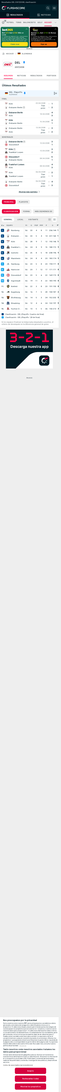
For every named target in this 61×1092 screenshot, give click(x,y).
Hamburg (15, 264)
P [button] (46, 225)
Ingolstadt (15, 281)
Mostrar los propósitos (30, 1086)
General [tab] (8, 219)
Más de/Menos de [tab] (43, 211)
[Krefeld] (8, 286)
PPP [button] (41, 225)
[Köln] (8, 241)
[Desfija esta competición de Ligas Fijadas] (24, 62)
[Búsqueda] (48, 8)
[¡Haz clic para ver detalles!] (29, 105)
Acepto (30, 1071)
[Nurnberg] (8, 230)
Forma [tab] (26, 211)
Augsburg (15, 292)
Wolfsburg (16, 297)
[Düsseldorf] (8, 275)
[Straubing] (8, 303)
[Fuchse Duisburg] (8, 308)
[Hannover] (8, 269)
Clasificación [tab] (11, 211)
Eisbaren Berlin (16, 236)
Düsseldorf (16, 275)
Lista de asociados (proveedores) (18, 1065)
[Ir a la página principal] (15, 8)
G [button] (31, 225)
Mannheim (15, 258)
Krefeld (14, 286)
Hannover (15, 269)
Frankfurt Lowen (16, 247)
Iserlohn (14, 253)
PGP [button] (36, 225)
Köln (13, 241)
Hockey (10, 54)
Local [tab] (20, 219)
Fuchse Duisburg (16, 309)
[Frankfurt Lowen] (8, 247)
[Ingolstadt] (8, 280)
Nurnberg (15, 230)
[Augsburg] (8, 292)
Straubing (15, 303)
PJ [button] (26, 225)
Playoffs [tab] (23, 202)
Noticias (21, 76)
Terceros (22, 1046)
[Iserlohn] (8, 252)
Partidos (51, 76)
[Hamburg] (8, 264)
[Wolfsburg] (8, 297)
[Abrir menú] (54, 8)
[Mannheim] (8, 258)
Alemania (27, 54)
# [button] (2, 225)
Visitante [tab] (33, 219)
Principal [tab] (9, 202)
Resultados (36, 76)
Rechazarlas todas (30, 1079)
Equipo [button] (10, 225)
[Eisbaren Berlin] (8, 236)
